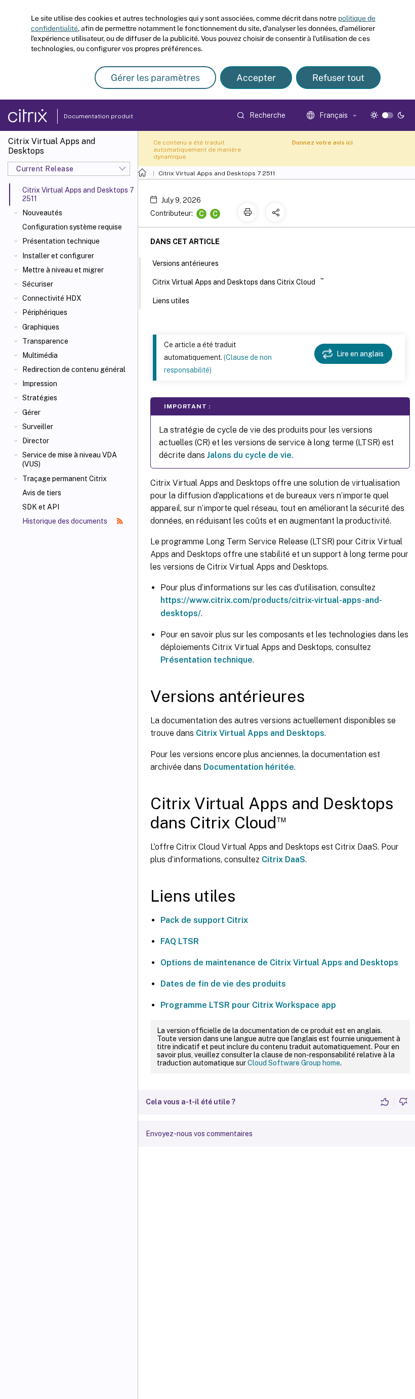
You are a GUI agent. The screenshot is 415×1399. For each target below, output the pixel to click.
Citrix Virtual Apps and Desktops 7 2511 (216, 173)
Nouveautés (42, 213)
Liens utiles (170, 301)
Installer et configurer (58, 256)
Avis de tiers (41, 493)
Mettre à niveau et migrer (63, 270)
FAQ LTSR (179, 941)
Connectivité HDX (51, 298)
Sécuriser (37, 284)
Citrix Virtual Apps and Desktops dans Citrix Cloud (237, 281)
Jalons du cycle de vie (249, 455)
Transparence (45, 341)
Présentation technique (61, 241)
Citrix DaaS (283, 859)
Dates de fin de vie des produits (223, 984)
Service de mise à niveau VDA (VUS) (69, 459)
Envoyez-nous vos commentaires (199, 1134)
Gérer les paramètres (155, 77)
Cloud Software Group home (293, 1063)
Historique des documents (65, 521)
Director (35, 441)
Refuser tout (338, 77)
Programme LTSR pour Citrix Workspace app (248, 1005)
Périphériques (44, 312)
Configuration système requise (72, 227)
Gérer (31, 412)
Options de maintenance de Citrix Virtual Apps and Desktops (279, 962)
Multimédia (40, 355)
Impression (39, 384)
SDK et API (40, 507)
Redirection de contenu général (74, 369)
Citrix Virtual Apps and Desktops (260, 733)
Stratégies (39, 398)
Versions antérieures (185, 263)
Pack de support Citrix (204, 920)
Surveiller (37, 427)
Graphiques (40, 327)
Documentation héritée (248, 767)
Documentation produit (86, 116)
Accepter (256, 77)
